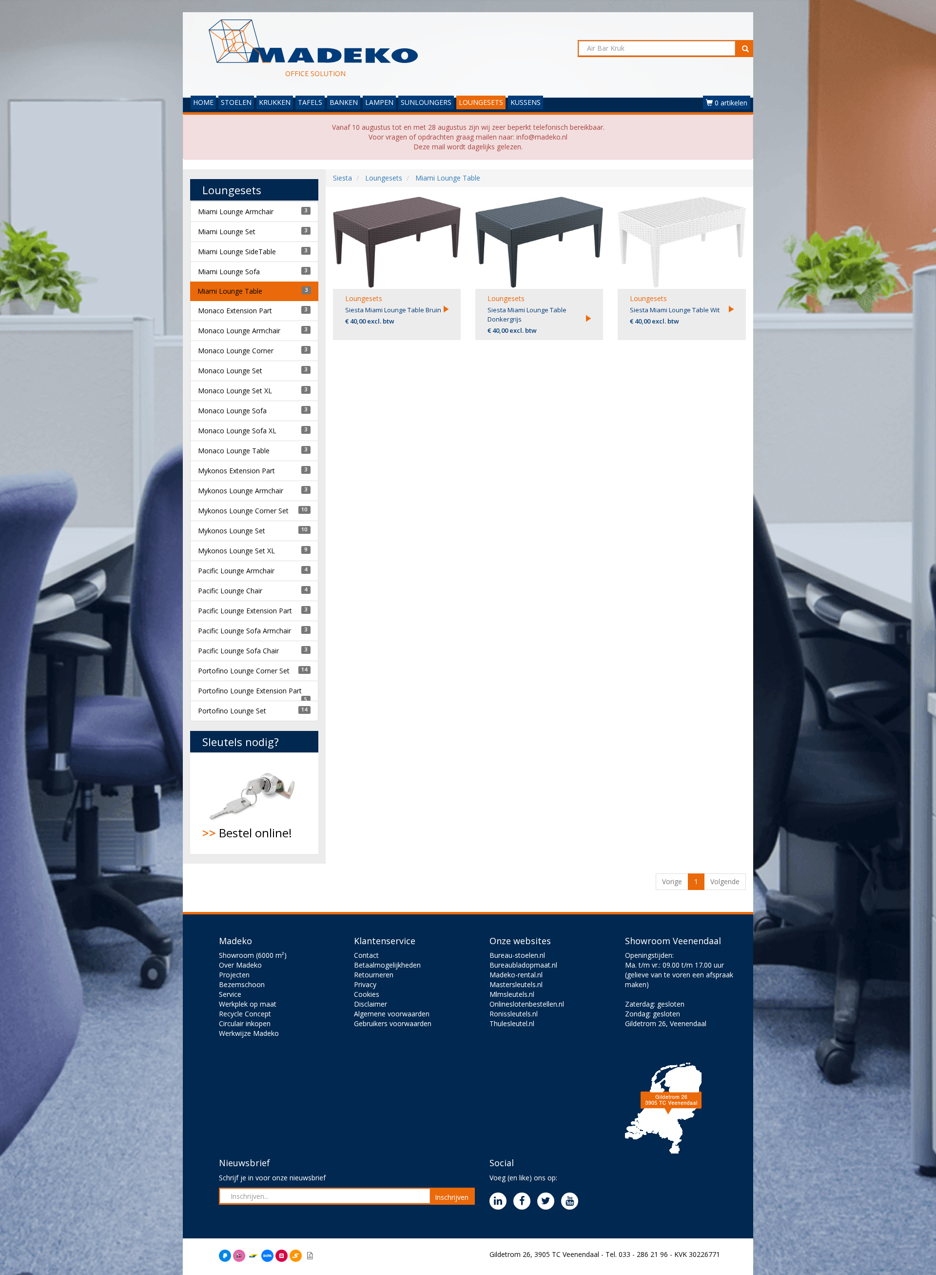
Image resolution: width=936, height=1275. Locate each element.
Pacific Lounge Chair (230, 590)
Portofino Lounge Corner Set (244, 670)
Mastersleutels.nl (516, 984)
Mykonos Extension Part (236, 470)
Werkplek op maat (247, 1004)
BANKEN (344, 102)
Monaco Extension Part (235, 310)
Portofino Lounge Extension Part (250, 690)
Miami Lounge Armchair (235, 211)
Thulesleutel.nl (511, 1023)
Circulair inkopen (245, 1023)
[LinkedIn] (500, 1201)
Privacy (365, 984)
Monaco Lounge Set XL (235, 390)
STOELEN (236, 102)
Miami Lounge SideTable (237, 251)
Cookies (366, 994)
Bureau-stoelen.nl (517, 955)
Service (230, 994)
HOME (203, 102)
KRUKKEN (275, 102)
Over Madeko (240, 965)
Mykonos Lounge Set (231, 530)
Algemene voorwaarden (391, 1013)
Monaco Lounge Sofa (232, 410)
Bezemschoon (242, 984)
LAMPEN (379, 102)
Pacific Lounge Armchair (236, 570)
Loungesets (363, 298)
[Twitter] (548, 1201)
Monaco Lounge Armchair (239, 330)
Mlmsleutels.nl (511, 994)
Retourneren (373, 974)
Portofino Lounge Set (232, 710)
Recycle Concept (245, 1013)
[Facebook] (524, 1201)
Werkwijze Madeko (249, 1033)
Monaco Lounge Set (230, 370)
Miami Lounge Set (226, 231)
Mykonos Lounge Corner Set (243, 510)
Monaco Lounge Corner (235, 350)
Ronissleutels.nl (513, 1013)
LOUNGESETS (481, 102)
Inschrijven (451, 1197)
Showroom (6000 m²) (253, 955)
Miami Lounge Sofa (229, 271)
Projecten (234, 974)
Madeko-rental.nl (516, 974)
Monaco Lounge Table (234, 450)
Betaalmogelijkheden (387, 965)
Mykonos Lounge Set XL (236, 550)
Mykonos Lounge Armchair (240, 490)
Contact (366, 955)
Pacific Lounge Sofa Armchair (244, 630)
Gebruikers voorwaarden (392, 1023)
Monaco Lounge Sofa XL (237, 430)
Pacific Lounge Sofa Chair (238, 650)
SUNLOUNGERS (426, 102)
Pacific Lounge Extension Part (245, 610)
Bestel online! (247, 833)
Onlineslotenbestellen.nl (526, 1004)
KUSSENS (525, 102)
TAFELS (310, 102)
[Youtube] (572, 1201)
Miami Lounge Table (229, 291)
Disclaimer (370, 1004)
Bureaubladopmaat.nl (523, 965)
